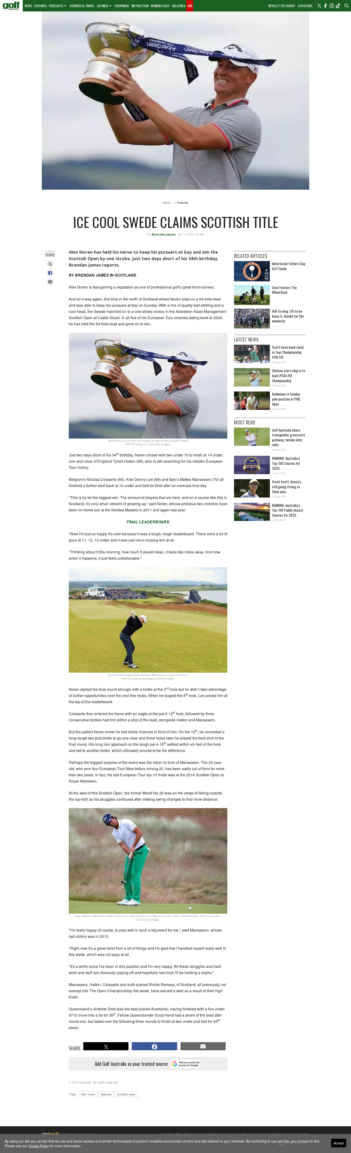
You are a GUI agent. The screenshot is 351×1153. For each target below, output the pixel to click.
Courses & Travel (82, 5)
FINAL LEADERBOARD (148, 522)
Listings (102, 5)
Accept (339, 1143)
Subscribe (305, 5)
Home (167, 202)
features (106, 1094)
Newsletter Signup (281, 5)
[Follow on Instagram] (332, 5)
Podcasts (56, 5)
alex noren (88, 1094)
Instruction (140, 5)
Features (40, 5)
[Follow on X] (319, 5)
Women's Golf (160, 5)
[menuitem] (11, 5)
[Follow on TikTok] (338, 5)
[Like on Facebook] (325, 5)
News (28, 5)
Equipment (122, 5)
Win (189, 5)
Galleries (178, 5)
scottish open (126, 1094)
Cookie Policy (38, 1145)
